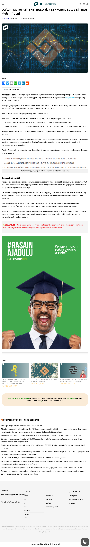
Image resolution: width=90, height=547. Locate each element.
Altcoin (26, 499)
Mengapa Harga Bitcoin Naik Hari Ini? (15, 426)
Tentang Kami (73, 495)
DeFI (25, 518)
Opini (25, 507)
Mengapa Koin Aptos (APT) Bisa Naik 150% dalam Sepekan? (73, 380)
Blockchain (53, 398)
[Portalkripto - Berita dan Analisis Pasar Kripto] (45, 4)
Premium (49, 499)
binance (30, 401)
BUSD (39, 401)
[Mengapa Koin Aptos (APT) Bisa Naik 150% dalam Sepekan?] (73, 370)
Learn (48, 492)
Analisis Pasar (28, 492)
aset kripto (43, 398)
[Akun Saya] (87, 3)
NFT (25, 503)
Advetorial (49, 495)
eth (50, 401)
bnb (35, 401)
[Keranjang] (83, 3)
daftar (45, 401)
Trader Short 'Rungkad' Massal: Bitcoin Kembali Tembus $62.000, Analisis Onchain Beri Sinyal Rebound (40, 445)
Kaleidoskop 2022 (52, 507)
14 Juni (79, 398)
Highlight (62, 398)
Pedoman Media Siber (76, 499)
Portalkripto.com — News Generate (21, 420)
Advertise (72, 503)
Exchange (33, 398)
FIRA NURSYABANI (28, 18)
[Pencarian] (80, 4)
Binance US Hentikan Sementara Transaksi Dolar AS (44, 380)
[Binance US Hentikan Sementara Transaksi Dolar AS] (44, 370)
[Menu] (3, 4)
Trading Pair (58, 401)
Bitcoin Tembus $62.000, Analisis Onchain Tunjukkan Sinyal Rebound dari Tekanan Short (35, 435)
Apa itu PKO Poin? (74, 492)
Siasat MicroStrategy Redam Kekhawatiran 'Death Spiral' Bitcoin (26, 458)
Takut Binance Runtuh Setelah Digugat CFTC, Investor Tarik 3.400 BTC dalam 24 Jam (14, 381)
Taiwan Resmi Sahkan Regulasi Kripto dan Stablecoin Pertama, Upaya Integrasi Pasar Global (37, 468)
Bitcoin (26, 495)
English (48, 503)
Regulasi (26, 514)
